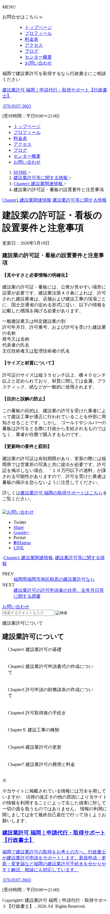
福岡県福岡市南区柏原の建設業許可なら (54, 579)
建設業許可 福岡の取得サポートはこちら (61, 492)
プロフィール (38, 33)
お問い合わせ (38, 63)
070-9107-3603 (16, 106)
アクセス (34, 45)
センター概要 (38, 57)
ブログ (31, 51)
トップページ (38, 27)
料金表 (31, 39)
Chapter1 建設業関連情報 (28, 557)
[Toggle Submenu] (55, 649)
